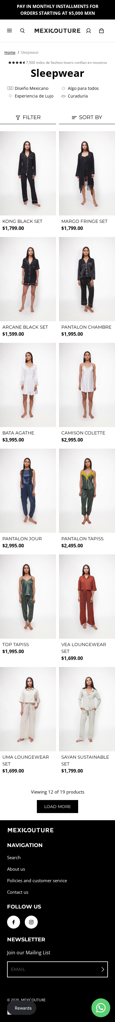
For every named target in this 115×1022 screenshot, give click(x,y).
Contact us (17, 892)
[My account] (88, 30)
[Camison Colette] (87, 385)
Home (9, 52)
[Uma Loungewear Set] (28, 709)
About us (16, 869)
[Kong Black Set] (28, 173)
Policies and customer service (37, 880)
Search (14, 857)
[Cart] (101, 30)
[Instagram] (31, 922)
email (18, 969)
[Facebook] (13, 922)
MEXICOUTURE (33, 999)
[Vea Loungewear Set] (87, 596)
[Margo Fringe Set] (87, 173)
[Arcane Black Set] (28, 279)
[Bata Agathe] (28, 385)
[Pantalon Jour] (28, 491)
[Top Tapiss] (28, 596)
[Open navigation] (13, 30)
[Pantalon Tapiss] (87, 491)
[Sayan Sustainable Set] (87, 709)
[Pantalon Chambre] (87, 279)
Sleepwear (30, 52)
